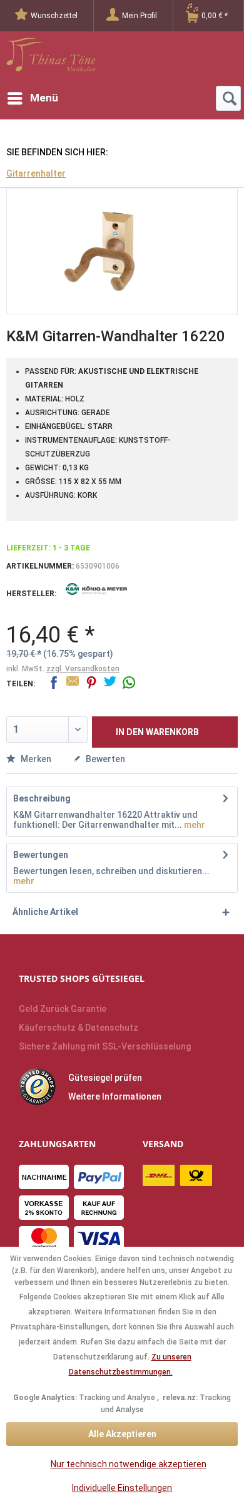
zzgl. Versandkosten (82, 668)
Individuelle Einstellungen (122, 1488)
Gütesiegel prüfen (105, 1078)
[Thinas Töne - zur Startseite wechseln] (51, 59)
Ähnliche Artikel (45, 912)
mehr (193, 825)
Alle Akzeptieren (122, 1434)
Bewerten (104, 759)
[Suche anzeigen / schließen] (228, 98)
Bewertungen (40, 855)
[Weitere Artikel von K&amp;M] (97, 598)
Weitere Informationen (114, 1096)
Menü (44, 97)
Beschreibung (42, 798)
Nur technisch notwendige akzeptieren (128, 1464)
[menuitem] (54, 15)
